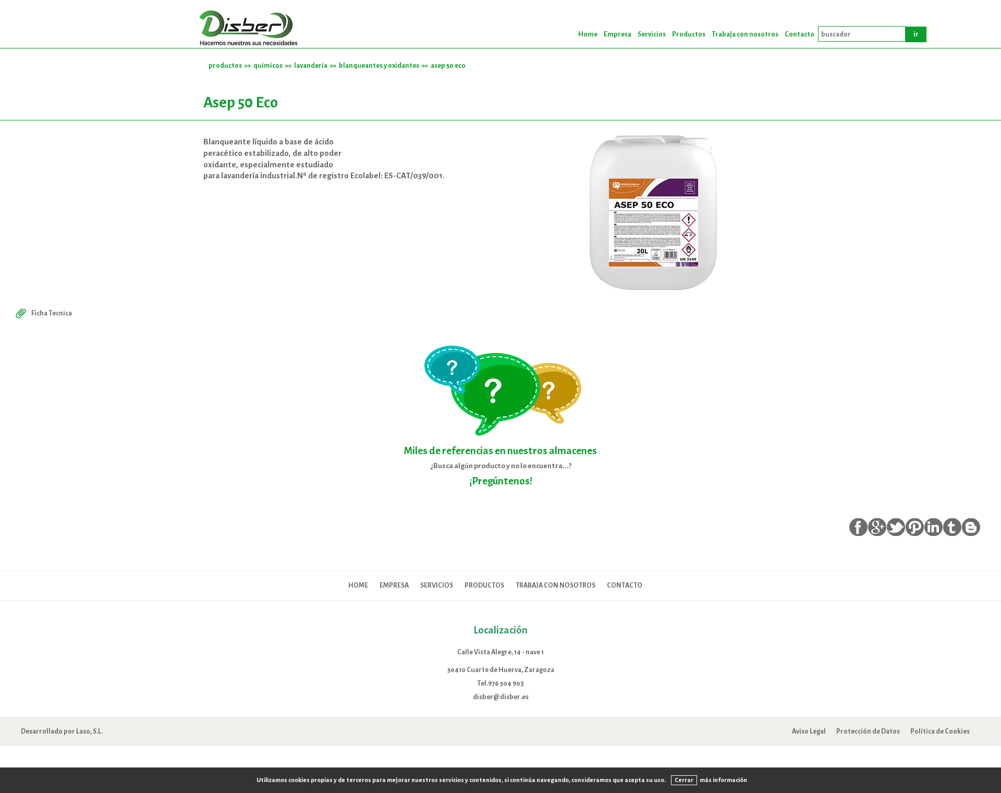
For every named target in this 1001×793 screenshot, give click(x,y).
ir (916, 34)
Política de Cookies (940, 731)
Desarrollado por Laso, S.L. (62, 731)
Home (587, 34)
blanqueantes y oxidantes (379, 65)
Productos (688, 34)
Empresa (617, 34)
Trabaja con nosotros (745, 34)
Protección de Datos (868, 731)
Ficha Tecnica (51, 313)
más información (723, 780)
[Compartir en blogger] (971, 527)
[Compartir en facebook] (858, 527)
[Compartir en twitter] (896, 527)
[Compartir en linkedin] (933, 527)
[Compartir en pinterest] (915, 527)
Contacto (799, 34)
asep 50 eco (448, 65)
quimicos (268, 65)
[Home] (250, 29)
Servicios (652, 34)
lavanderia (310, 65)
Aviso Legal (809, 731)
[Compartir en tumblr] (952, 527)
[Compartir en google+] (877, 527)
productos (225, 65)
